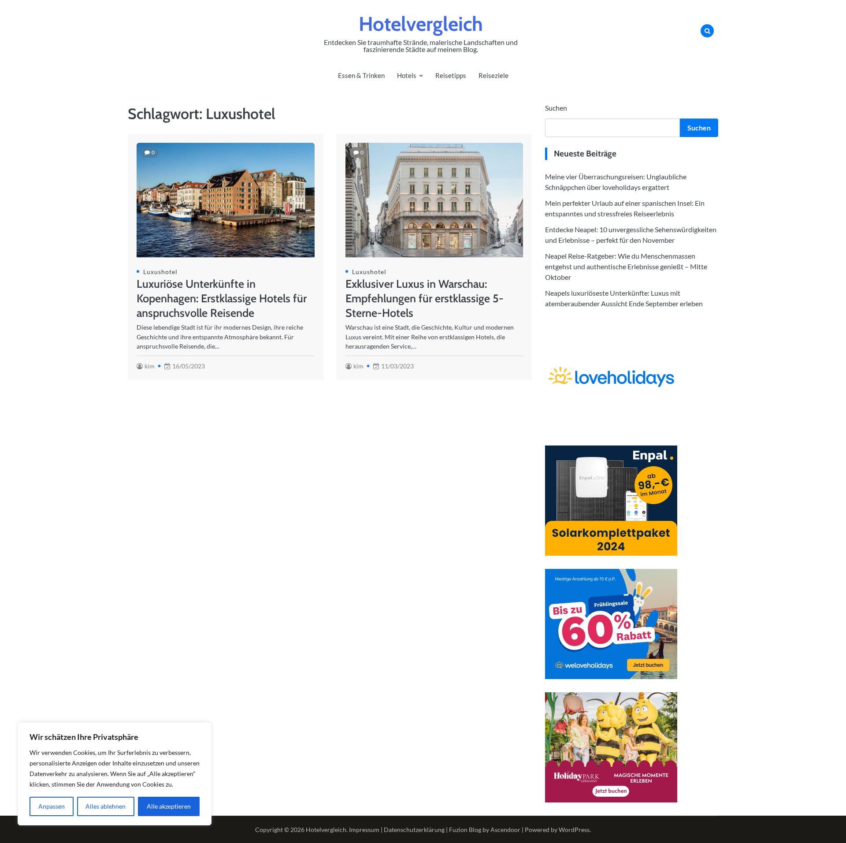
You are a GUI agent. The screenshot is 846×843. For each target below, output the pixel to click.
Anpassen (51, 806)
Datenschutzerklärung (414, 829)
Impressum (364, 829)
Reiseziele (493, 75)
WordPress (574, 829)
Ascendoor (505, 829)
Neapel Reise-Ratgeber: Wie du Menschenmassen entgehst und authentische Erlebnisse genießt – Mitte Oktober (626, 266)
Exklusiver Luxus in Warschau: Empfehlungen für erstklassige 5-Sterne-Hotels (424, 298)
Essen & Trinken (361, 75)
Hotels (406, 75)
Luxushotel (160, 271)
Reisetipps (450, 75)
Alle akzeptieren (169, 806)
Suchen (556, 108)
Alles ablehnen (105, 806)
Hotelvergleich (421, 24)
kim (150, 366)
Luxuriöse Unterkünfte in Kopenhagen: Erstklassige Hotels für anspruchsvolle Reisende (222, 298)
